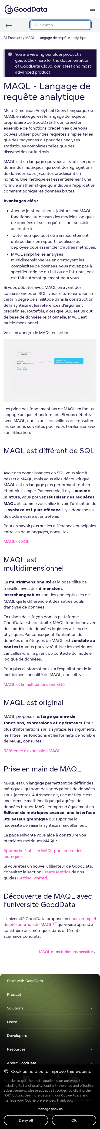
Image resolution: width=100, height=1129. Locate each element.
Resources (16, 1049)
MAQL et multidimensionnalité (66, 951)
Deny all (26, 1120)
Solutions (15, 1008)
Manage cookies (50, 1109)
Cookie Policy (71, 1095)
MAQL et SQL (16, 541)
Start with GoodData (25, 980)
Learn (12, 1021)
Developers (17, 1035)
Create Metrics (56, 871)
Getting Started (32, 877)
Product (14, 994)
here (41, 60)
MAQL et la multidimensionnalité (34, 684)
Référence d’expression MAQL (31, 750)
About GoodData (21, 1063)
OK (74, 1120)
